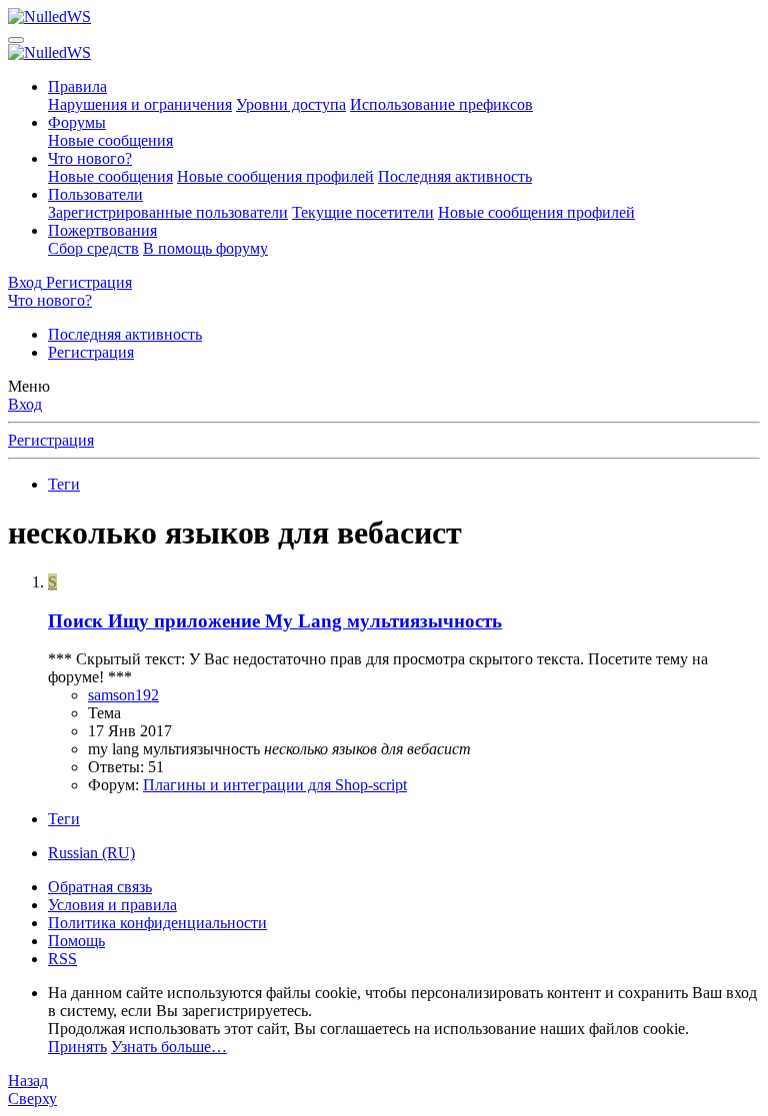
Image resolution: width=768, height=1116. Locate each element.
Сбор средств (93, 248)
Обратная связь (100, 886)
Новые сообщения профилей (275, 176)
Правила (77, 86)
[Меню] (16, 40)
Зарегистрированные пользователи (168, 212)
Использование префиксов (441, 104)
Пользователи (95, 194)
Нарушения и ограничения (140, 104)
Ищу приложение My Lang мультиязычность (275, 620)
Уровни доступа (291, 104)
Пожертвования (102, 230)
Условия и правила (112, 904)
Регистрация (91, 352)
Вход (25, 404)
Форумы (77, 122)
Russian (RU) (91, 852)
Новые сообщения (110, 140)
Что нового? (90, 158)
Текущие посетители (363, 212)
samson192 (123, 694)
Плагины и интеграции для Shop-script (275, 784)
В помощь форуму (205, 248)
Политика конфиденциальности (157, 922)
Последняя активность (455, 176)
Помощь (76, 940)
